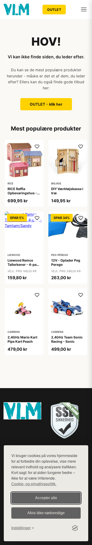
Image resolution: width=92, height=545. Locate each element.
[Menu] (83, 9)
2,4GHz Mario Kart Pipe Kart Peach (22, 339)
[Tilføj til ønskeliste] (37, 146)
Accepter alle (46, 498)
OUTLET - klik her (46, 104)
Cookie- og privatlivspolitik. (33, 483)
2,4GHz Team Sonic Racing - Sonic (67, 339)
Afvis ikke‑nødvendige (46, 513)
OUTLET (54, 10)
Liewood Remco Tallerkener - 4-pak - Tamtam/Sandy (24, 264)
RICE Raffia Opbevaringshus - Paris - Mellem (22, 193)
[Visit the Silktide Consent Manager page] (75, 528)
